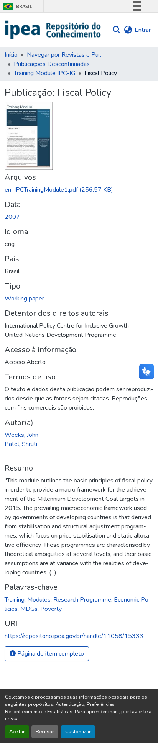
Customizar (78, 731)
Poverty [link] (51, 609)
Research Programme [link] (82, 599)
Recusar (45, 731)
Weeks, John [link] (21, 435)
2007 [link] (12, 217)
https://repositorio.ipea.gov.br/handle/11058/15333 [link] (74, 636)
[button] (53, 29)
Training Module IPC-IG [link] (44, 73)
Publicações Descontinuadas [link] (52, 64)
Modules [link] (39, 599)
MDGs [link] (29, 609)
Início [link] (11, 55)
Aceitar (17, 731)
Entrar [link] (143, 30)
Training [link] (15, 599)
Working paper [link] (24, 298)
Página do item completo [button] (50, 654)
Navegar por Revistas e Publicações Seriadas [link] (65, 55)
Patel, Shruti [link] (21, 444)
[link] (79, 189)
